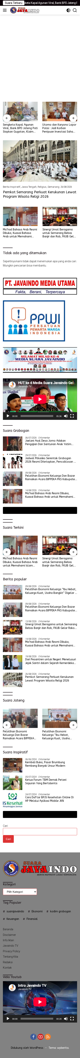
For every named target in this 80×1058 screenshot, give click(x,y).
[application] (40, 399)
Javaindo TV (10, 945)
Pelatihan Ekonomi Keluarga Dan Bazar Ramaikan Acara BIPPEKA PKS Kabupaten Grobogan (51, 477)
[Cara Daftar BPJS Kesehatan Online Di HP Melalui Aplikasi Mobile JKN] (12, 800)
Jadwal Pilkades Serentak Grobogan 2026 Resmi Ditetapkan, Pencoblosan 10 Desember (51, 460)
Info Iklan (8, 940)
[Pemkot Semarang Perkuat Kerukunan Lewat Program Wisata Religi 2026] (40, 161)
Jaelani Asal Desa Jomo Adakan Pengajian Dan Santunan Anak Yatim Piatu (48, 442)
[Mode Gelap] (68, 10)
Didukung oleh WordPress (27, 1048)
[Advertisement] (40, 56)
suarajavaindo (15, 911)
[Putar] (8, 416)
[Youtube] (40, 1037)
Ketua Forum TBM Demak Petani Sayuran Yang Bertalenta (45, 781)
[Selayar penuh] (72, 416)
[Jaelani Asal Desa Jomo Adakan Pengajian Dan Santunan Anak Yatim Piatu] (12, 443)
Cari (5, 825)
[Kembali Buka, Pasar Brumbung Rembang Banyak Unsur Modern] (12, 765)
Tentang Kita (10, 956)
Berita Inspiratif (11, 186)
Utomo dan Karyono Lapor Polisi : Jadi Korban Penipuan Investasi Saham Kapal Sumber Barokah (20, 128)
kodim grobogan (60, 911)
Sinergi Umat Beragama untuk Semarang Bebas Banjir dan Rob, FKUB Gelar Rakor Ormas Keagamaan (59, 233)
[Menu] (5, 10)
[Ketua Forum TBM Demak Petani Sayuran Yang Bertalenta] (12, 783)
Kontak (7, 967)
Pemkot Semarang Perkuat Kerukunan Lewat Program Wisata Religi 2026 (39, 194)
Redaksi (8, 962)
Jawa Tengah (29, 186)
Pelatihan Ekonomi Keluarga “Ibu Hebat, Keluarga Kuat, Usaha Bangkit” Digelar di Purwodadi (51, 591)
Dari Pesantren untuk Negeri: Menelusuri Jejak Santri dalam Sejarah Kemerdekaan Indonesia (51, 661)
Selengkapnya (38, 510)
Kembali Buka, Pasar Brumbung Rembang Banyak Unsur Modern (45, 764)
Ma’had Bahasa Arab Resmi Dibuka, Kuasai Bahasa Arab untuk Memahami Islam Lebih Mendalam (20, 233)
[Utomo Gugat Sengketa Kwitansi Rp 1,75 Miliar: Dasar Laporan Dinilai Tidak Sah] (59, 111)
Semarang (53, 186)
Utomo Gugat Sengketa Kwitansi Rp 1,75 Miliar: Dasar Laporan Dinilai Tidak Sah (59, 128)
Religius (42, 186)
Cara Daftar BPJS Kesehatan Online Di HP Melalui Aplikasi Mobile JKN (49, 799)
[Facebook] (33, 1037)
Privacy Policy (11, 951)
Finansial (32, 919)
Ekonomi (37, 911)
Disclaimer (9, 934)
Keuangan (13, 919)
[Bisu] (66, 416)
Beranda (8, 929)
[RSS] (48, 1037)
